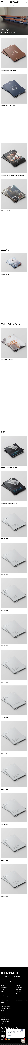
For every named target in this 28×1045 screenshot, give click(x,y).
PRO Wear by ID (5, 998)
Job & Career (19, 996)
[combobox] (15, 5)
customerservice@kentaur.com (9, 981)
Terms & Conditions (6, 1015)
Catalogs (3, 1011)
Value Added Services (6, 1008)
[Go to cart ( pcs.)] (26, 2)
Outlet (2, 1002)
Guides (3, 1013)
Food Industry (4, 996)
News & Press (19, 998)
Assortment (4, 987)
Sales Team (18, 991)
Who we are (19, 987)
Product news (4, 1000)
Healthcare (3, 994)
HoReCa (3, 989)
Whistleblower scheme (21, 1000)
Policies (3, 1017)
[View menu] (2, 2)
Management (19, 994)
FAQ (2, 1023)
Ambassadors (19, 989)
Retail (2, 991)
